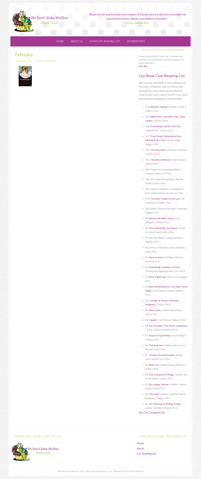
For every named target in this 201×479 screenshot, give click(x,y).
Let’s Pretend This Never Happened (168, 325)
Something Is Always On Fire (164, 267)
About (140, 448)
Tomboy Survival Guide (161, 354)
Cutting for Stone (158, 300)
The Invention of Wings (161, 374)
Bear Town (154, 310)
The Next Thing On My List (165, 198)
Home (140, 443)
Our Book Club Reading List (162, 75)
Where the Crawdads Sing (164, 116)
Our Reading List (146, 453)
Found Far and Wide (159, 335)
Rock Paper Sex (157, 276)
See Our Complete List (152, 412)
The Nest (154, 393)
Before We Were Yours (161, 218)
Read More (143, 66)
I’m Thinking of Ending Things (165, 403)
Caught (153, 319)
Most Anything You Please (163, 227)
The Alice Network (160, 159)
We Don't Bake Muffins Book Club (50, 19)
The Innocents (158, 149)
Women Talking (158, 106)
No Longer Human (159, 384)
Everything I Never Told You (165, 126)
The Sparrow (156, 345)
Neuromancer (156, 257)
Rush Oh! (154, 364)
